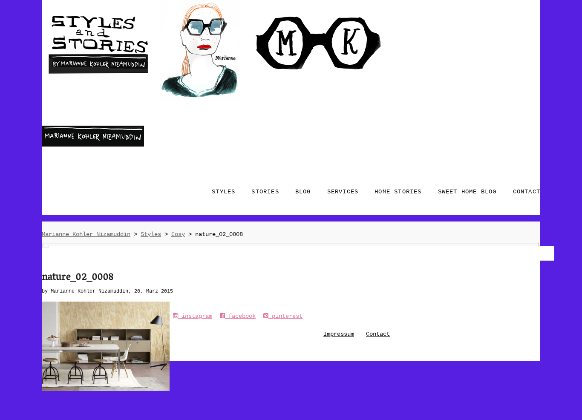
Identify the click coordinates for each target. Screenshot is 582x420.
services (343, 191)
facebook (240, 316)
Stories (265, 191)
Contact (378, 334)
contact (526, 191)
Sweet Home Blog (467, 191)
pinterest (285, 316)
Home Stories (398, 191)
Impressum (338, 334)
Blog (303, 191)
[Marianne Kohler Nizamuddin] (93, 144)
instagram (195, 316)
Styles (223, 191)
